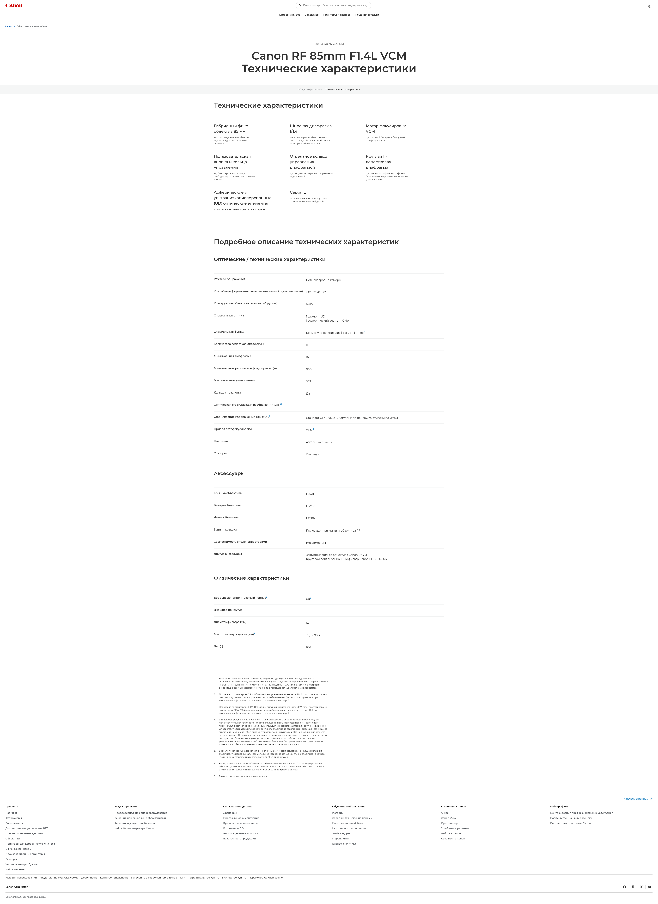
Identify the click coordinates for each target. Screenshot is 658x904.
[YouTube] (649, 887)
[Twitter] (641, 887)
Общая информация (310, 89)
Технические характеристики (342, 89)
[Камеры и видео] (301, 15)
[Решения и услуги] (380, 15)
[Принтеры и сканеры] (352, 15)
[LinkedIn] (633, 887)
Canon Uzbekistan (17, 886)
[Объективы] (320, 15)
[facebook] (624, 887)
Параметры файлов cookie (266, 877)
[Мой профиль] (650, 6)
